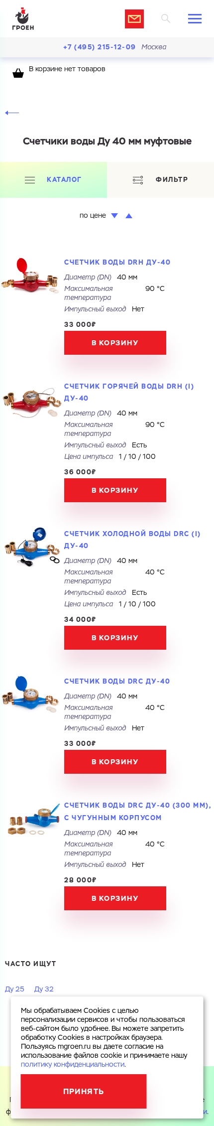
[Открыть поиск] (166, 18)
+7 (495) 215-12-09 (99, 47)
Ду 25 (14, 989)
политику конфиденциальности (72, 1064)
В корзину (115, 342)
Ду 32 (44, 989)
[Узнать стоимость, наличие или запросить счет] (134, 18)
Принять (84, 1091)
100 (149, 456)
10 (132, 456)
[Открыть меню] (195, 18)
